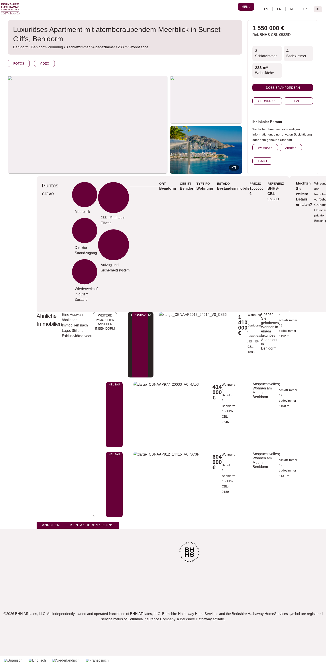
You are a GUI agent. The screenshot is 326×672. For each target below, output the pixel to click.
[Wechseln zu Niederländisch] (66, 660)
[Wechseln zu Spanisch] (13, 660)
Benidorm (254, 336)
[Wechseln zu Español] (266, 9)
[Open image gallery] (206, 100)
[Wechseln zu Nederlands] (292, 9)
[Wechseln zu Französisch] (97, 660)
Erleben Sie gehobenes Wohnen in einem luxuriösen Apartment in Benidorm (270, 331)
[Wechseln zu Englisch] (37, 660)
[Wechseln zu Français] (305, 9)
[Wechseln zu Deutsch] (318, 9)
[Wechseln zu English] (279, 9)
